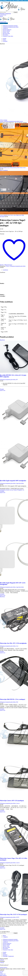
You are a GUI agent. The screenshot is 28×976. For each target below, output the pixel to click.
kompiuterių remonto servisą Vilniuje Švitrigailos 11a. (12, 490)
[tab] (5, 270)
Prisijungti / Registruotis (8, 956)
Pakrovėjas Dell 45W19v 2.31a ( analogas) (12, 699)
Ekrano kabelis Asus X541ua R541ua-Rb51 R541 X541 (13, 167)
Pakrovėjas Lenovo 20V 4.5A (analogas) (12, 800)
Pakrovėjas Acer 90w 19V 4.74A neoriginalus (13, 643)
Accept (1, 971)
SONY (17, 917)
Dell (17, 702)
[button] (2, 491)
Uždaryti (2, 960)
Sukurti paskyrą (3, 967)
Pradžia (2, 121)
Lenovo (21, 121)
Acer (17, 646)
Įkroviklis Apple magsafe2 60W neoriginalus (13, 480)
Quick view (2, 390)
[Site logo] (9, 10)
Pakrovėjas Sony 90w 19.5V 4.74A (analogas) (13, 914)
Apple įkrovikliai (20, 483)
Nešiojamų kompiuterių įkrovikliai (11, 121)
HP (17, 379)
